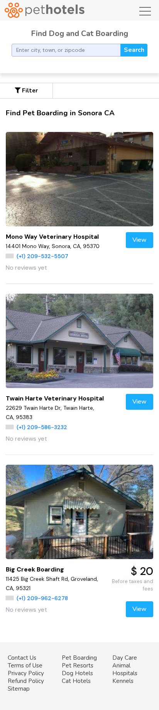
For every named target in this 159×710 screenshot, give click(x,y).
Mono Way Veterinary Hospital (52, 237)
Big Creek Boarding (35, 569)
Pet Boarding (79, 658)
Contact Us (22, 658)
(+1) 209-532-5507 (42, 256)
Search (134, 50)
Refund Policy (26, 681)
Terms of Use (25, 665)
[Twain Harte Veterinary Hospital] (79, 341)
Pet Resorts (77, 665)
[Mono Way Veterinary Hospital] (79, 179)
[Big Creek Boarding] (79, 512)
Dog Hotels (77, 673)
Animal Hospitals (124, 669)
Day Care (124, 658)
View (139, 240)
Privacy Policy (26, 673)
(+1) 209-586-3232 (42, 427)
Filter (29, 90)
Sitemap (19, 689)
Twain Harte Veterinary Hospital (55, 398)
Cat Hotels (76, 681)
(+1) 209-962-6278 (42, 598)
